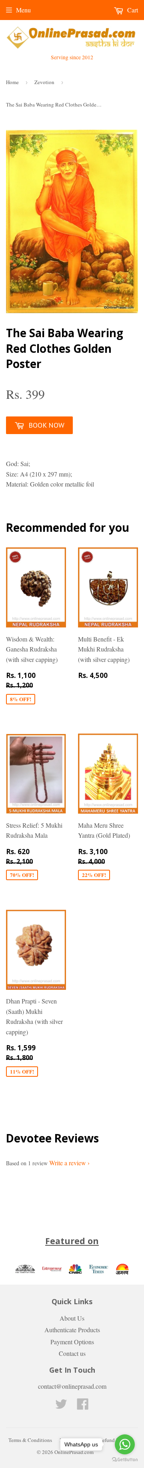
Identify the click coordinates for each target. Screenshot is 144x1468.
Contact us (72, 1353)
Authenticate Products (72, 1329)
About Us (72, 1318)
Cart (132, 10)
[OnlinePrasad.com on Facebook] (83, 1406)
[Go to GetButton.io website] (125, 1459)
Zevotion (44, 82)
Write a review (67, 1162)
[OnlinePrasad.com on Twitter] (61, 1406)
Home (12, 82)
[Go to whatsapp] (125, 1444)
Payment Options (72, 1341)
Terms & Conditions (30, 1440)
